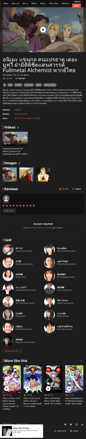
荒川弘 (17, 114)
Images (10, 163)
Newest (78, 189)
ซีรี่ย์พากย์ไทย (53, 3)
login (31, 227)
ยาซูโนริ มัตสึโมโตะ (65, 326)
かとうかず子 (21, 287)
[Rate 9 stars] (30, 205)
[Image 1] (26, 174)
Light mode (61, 431)
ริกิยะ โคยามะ (62, 300)
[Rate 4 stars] (13, 205)
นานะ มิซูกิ (61, 313)
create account (43, 227)
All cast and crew (11, 351)
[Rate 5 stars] (17, 205)
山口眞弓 (19, 313)
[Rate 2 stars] (7, 205)
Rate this (21, 78)
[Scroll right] (81, 360)
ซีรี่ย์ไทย (43, 3)
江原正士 (19, 326)
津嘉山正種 (20, 300)
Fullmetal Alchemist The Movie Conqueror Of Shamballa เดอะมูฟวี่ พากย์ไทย (15, 151)
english (76, 431)
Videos (9, 127)
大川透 (36, 118)
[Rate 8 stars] (27, 205)
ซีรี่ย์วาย (25, 3)
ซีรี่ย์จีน (5, 3)
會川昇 (24, 114)
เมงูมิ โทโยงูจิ (62, 261)
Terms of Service (22, 424)
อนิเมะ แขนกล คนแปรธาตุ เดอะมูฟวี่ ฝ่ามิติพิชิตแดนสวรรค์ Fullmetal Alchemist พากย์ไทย (40, 65)
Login (76, 5)
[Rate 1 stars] (3, 205)
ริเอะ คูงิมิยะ (27, 118)
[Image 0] (10, 174)
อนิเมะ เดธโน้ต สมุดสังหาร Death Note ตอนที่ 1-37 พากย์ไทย (52, 401)
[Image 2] (43, 174)
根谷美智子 (61, 274)
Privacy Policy (8, 424)
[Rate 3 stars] (10, 205)
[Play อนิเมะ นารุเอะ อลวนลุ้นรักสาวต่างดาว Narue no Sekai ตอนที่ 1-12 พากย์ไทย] (27, 388)
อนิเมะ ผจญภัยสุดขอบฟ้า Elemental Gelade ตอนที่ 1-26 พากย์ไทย (74, 401)
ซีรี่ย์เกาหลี (15, 3)
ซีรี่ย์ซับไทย (66, 3)
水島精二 (18, 110)
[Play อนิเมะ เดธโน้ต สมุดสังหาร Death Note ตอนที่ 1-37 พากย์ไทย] (48, 388)
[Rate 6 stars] (20, 205)
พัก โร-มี (18, 118)
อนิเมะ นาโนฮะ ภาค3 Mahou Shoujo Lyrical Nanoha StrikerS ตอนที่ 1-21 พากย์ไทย (11, 403)
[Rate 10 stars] (33, 205)
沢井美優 (19, 274)
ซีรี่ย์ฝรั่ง (34, 3)
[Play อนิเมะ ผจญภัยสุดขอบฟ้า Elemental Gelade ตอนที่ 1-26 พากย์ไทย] (69, 388)
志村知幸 (19, 339)
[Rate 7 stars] (23, 205)
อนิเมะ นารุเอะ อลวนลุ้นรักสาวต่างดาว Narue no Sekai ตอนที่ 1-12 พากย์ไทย (33, 402)
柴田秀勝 (60, 287)
